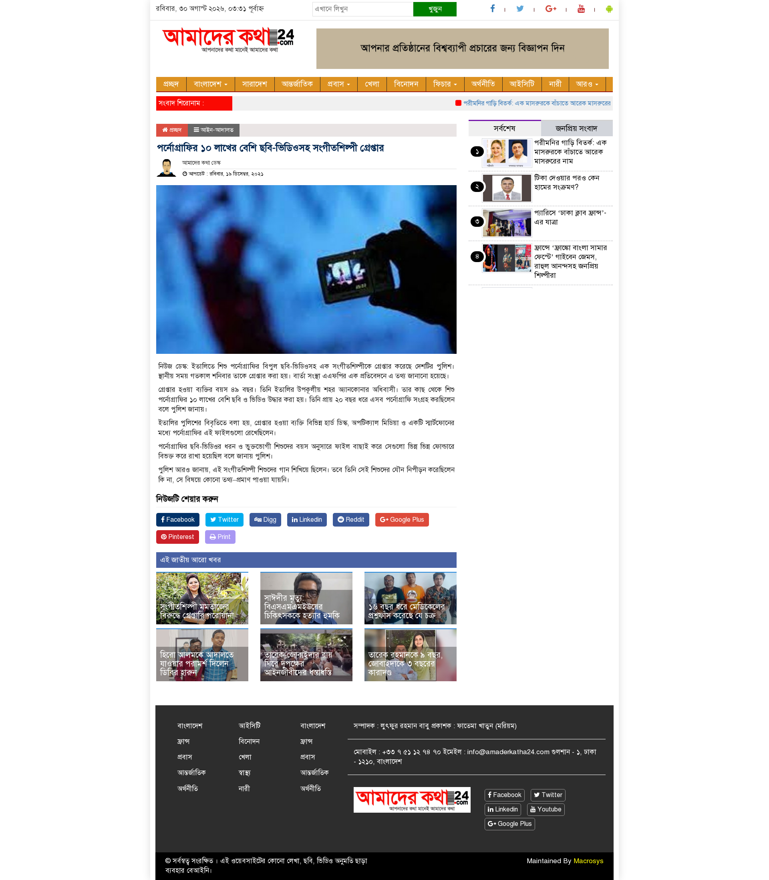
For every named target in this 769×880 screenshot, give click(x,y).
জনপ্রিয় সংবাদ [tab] (577, 128)
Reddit (354, 520)
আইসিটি (522, 84)
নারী (555, 84)
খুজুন (435, 9)
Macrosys (589, 861)
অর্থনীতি (483, 84)
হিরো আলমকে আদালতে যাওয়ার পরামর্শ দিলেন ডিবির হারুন (197, 664)
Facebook (180, 520)
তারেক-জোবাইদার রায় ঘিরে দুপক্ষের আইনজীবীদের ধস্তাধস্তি (298, 664)
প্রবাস (337, 84)
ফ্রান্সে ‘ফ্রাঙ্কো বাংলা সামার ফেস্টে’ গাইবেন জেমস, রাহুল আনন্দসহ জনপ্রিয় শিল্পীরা (570, 261)
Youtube (549, 809)
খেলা (372, 84)
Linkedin (310, 520)
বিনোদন (406, 84)
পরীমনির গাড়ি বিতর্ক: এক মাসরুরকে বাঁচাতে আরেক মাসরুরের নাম (526, 103)
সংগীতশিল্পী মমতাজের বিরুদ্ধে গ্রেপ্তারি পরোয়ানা (197, 611)
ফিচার (443, 84)
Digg (269, 520)
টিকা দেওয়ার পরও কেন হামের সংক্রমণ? (567, 183)
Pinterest (180, 537)
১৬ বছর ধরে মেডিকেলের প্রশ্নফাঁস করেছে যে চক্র (406, 611)
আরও (585, 84)
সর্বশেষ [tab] (504, 128)
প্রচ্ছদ (171, 84)
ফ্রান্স (183, 741)
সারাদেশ (254, 84)
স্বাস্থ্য (245, 773)
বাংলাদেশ (208, 84)
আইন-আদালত (217, 129)
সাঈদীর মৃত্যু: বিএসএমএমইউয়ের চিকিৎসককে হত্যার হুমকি (302, 607)
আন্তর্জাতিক (297, 84)
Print (223, 537)
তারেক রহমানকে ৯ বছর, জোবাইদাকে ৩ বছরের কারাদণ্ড (405, 664)
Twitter (227, 520)
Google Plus (406, 520)
